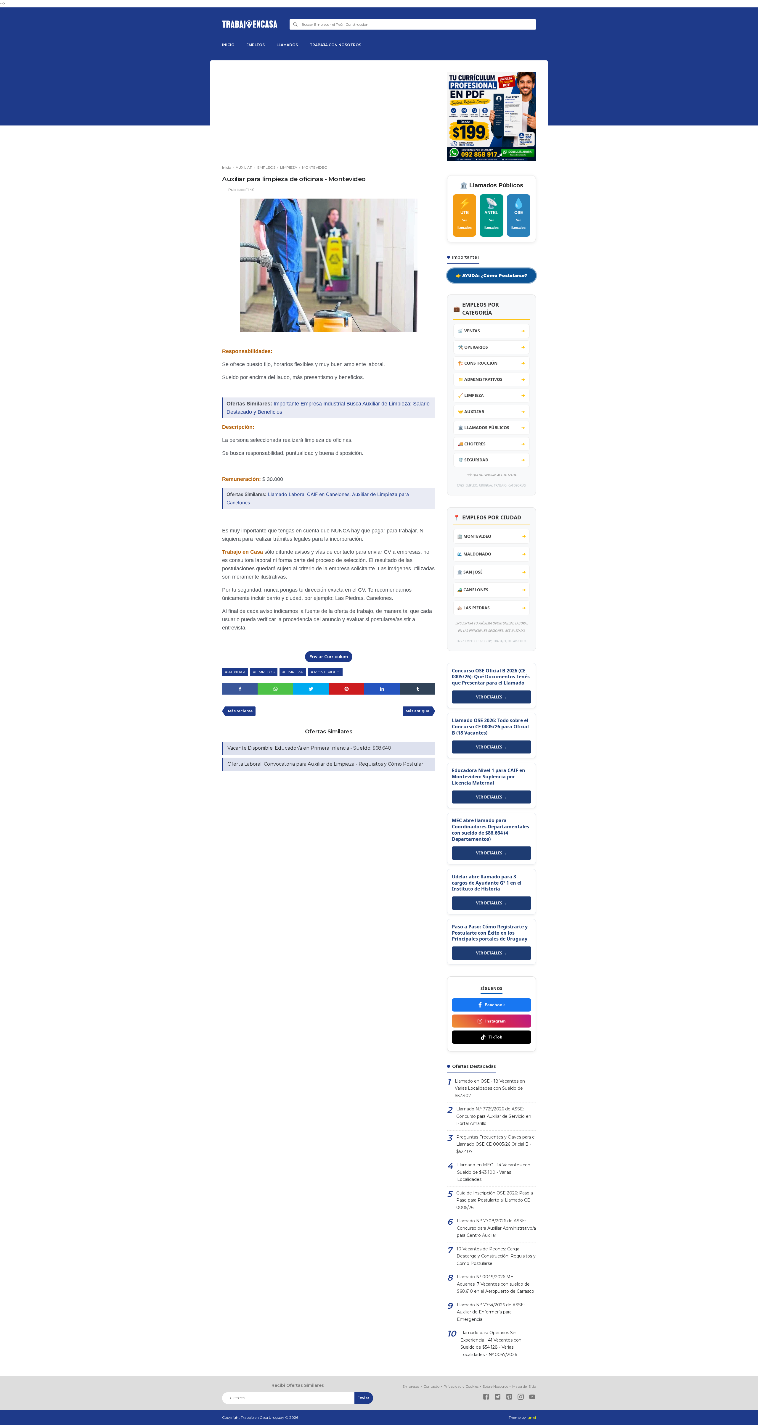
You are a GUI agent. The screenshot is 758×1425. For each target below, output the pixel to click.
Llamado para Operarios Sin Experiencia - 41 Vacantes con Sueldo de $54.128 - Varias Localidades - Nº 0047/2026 (490, 1343)
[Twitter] (497, 1398)
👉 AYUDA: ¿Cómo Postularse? (491, 275)
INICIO (228, 45)
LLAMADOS (287, 45)
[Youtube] (532, 1398)
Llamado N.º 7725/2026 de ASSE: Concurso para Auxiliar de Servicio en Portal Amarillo (493, 1116)
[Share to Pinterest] (346, 689)
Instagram (495, 1021)
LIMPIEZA (294, 672)
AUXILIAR (236, 672)
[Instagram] (520, 1398)
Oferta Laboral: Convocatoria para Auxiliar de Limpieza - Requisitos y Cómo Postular (325, 764)
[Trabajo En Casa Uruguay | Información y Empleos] (250, 24)
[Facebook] (486, 1398)
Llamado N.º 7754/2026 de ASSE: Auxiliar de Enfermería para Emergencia (491, 1312)
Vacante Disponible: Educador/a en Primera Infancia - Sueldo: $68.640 (309, 748)
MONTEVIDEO (327, 672)
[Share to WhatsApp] (275, 689)
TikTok (495, 1037)
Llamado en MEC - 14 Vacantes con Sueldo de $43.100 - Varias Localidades (493, 1172)
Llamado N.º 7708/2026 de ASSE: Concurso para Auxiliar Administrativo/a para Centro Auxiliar (496, 1228)
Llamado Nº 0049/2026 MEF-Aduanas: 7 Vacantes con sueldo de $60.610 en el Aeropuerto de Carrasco (495, 1284)
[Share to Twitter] (311, 689)
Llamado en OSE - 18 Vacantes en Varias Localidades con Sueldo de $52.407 (490, 1088)
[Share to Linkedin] (382, 689)
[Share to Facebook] (240, 689)
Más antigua (417, 711)
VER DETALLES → (491, 697)
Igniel (531, 1417)
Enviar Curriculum (328, 656)
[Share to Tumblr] (417, 689)
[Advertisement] (328, 113)
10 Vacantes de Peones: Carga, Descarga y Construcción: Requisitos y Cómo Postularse (496, 1256)
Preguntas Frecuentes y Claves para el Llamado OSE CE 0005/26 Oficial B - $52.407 (496, 1144)
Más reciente (240, 711)
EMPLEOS (255, 45)
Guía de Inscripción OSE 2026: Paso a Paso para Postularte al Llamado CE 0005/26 (494, 1200)
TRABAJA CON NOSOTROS (335, 45)
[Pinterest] (509, 1398)
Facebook (495, 1004)
